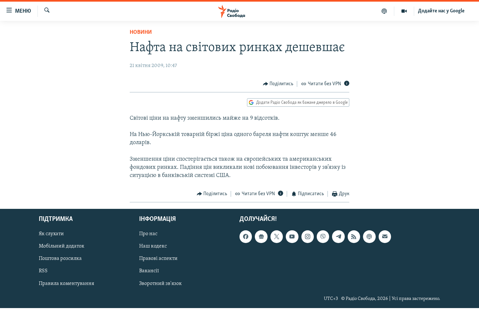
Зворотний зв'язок (160, 283)
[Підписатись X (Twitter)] (276, 236)
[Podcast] (369, 236)
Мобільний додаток (61, 246)
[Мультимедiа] (404, 11)
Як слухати (51, 234)
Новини (141, 32)
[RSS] (354, 236)
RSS (43, 271)
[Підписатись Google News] (261, 236)
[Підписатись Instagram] (307, 236)
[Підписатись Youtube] (292, 236)
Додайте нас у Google (441, 11)
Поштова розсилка (60, 258)
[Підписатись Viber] (323, 236)
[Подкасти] (384, 11)
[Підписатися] (385, 236)
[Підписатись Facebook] (246, 236)
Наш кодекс (153, 246)
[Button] (278, 84)
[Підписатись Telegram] (338, 236)
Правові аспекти (158, 258)
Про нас (148, 234)
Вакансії (149, 271)
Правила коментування (66, 283)
